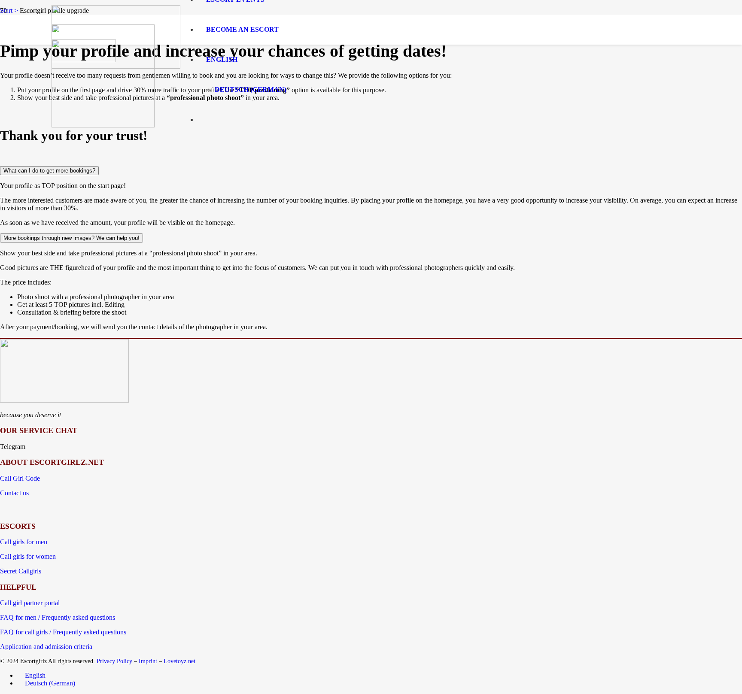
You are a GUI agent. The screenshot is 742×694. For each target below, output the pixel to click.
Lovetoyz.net (179, 661)
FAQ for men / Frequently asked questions (57, 617)
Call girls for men (23, 542)
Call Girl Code (20, 478)
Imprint (148, 661)
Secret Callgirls (20, 571)
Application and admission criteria (46, 646)
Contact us (14, 493)
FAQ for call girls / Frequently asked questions (63, 632)
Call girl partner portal (30, 602)
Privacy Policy (114, 661)
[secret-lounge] (84, 60)
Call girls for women (28, 556)
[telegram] (103, 125)
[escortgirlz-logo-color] (64, 400)
